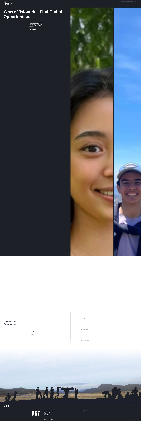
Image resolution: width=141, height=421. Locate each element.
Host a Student (118, 1)
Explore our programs (33, 29)
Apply (123, 1)
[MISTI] (9, 3)
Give (127, 1)
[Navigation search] (136, 3)
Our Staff (131, 1)
